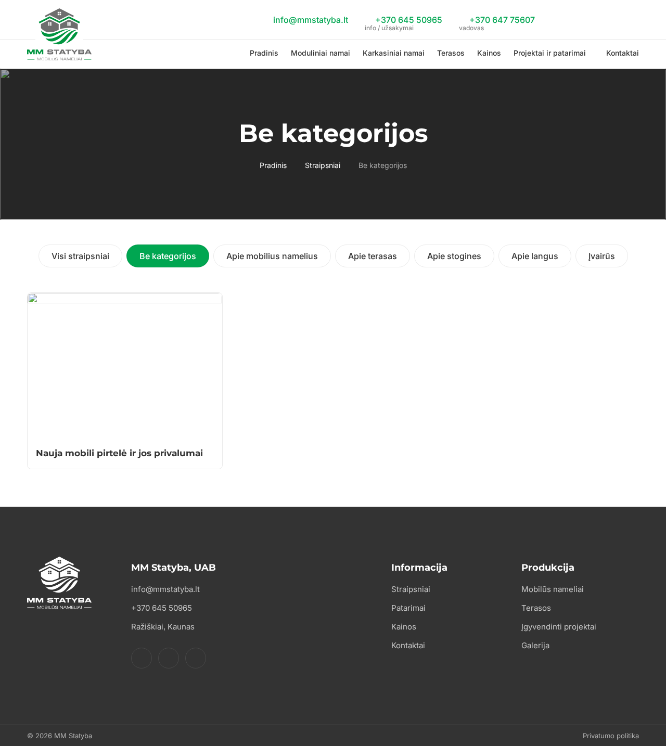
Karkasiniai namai (394, 52)
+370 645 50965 (403, 21)
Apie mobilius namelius (272, 256)
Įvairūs (601, 256)
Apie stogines (454, 256)
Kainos (489, 52)
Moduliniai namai (320, 52)
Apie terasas (372, 256)
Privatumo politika (611, 735)
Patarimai (408, 608)
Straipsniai (322, 165)
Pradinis (264, 52)
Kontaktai (622, 52)
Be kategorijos (167, 256)
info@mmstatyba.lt (309, 20)
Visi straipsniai (80, 256)
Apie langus (534, 256)
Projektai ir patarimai (550, 52)
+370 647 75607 (497, 21)
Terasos (451, 52)
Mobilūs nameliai (552, 589)
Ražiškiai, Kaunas (163, 627)
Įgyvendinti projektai (558, 627)
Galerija (535, 645)
